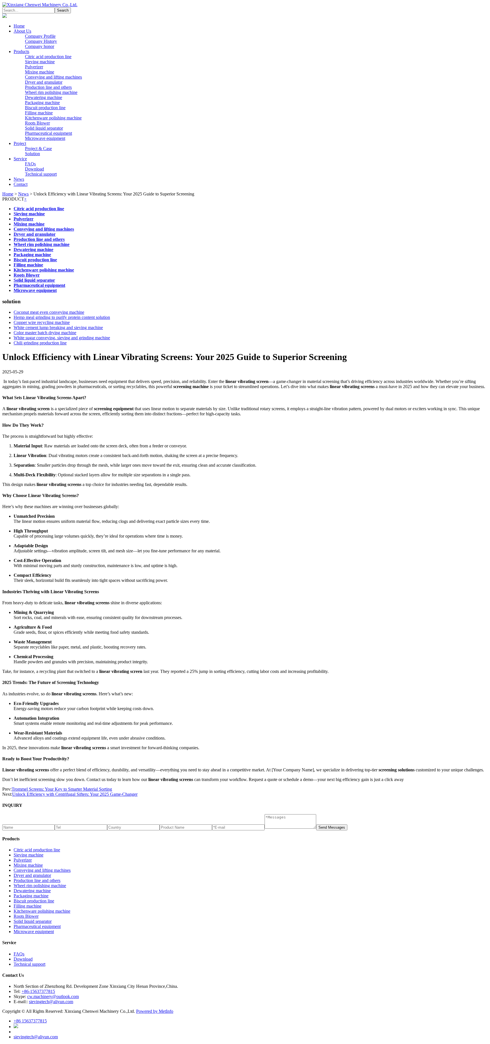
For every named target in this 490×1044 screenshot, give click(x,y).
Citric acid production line (48, 56)
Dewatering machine (43, 97)
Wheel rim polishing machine (51, 92)
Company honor (39, 46)
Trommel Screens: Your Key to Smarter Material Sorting (62, 789)
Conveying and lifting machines (53, 77)
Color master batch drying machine (45, 332)
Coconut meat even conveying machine (49, 312)
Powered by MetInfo (154, 1011)
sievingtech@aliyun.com (51, 1001)
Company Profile (40, 36)
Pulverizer (34, 66)
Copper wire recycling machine (42, 322)
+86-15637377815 (38, 991)
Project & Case (38, 148)
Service (20, 158)
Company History (41, 41)
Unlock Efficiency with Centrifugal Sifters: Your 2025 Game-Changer (75, 794)
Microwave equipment (45, 138)
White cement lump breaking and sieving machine (58, 327)
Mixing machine (39, 72)
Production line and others (48, 87)
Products (21, 51)
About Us (22, 31)
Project (20, 143)
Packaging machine (42, 102)
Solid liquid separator (44, 128)
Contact (21, 184)
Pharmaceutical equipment (48, 133)
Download (34, 169)
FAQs (30, 163)
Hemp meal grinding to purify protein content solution (62, 317)
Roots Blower (37, 123)
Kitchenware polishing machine (53, 117)
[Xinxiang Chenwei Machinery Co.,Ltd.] (39, 4)
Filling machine (39, 112)
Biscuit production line (45, 107)
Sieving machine (40, 61)
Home (19, 26)
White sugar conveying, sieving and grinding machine (62, 337)
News (19, 179)
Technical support (41, 174)
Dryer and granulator (43, 82)
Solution (32, 153)
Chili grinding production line (40, 342)
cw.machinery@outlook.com (53, 996)
